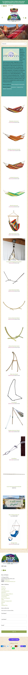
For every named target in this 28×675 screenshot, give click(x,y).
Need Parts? (3, 592)
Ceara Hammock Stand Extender (14, 486)
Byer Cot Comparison (5, 598)
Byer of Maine (15, 643)
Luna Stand (14, 402)
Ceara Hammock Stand (14, 290)
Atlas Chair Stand (14, 374)
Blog (2, 603)
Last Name (4, 619)
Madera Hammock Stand (14, 430)
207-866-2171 (7, 580)
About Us (3, 586)
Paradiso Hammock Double (14, 149)
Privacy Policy (4, 596)
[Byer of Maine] (14, 18)
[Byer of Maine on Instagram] (4, 6)
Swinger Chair (14, 543)
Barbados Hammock (14, 121)
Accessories (9, 88)
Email (2, 625)
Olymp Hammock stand (14, 346)
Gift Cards (10, 5)
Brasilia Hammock (14, 205)
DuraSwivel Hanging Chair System (14, 261)
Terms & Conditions (5, 595)
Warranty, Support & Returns (7, 593)
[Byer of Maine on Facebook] (2, 6)
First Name (4, 613)
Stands (4, 88)
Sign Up (14, 631)
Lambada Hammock (14, 177)
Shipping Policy (4, 605)
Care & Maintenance (5, 591)
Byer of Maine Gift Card (14, 514)
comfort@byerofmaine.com (9, 581)
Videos (2, 599)
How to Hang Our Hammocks (17, 84)
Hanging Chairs (20, 87)
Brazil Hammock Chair (14, 233)
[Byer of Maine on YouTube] (6, 6)
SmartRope (14, 458)
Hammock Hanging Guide (6, 601)
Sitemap (3, 602)
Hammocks (13, 87)
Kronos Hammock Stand (13, 318)
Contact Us (3, 588)
